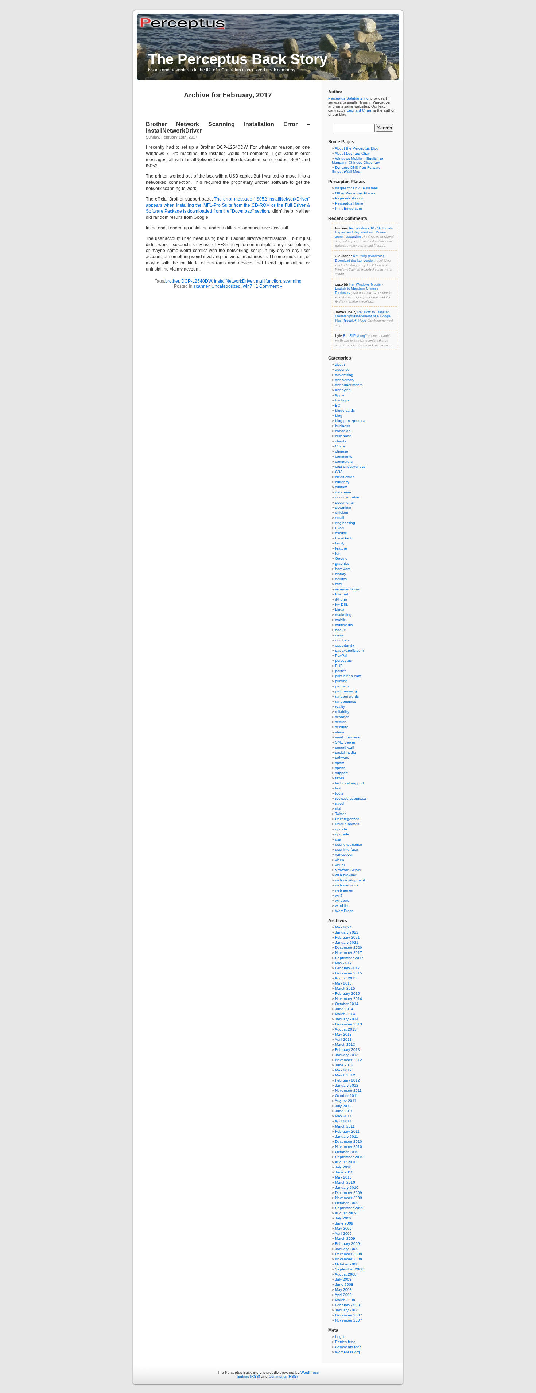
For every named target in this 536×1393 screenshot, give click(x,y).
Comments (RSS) (283, 1376)
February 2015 (347, 994)
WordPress (344, 911)
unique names (347, 824)
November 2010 (348, 1147)
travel (339, 804)
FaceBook (343, 538)
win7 (247, 286)
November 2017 (348, 953)
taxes (339, 778)
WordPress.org (347, 1352)
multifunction (268, 281)
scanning (292, 281)
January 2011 (346, 1136)
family (340, 543)
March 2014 (345, 1014)
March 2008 (345, 1300)
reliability (342, 712)
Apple (340, 395)
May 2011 (343, 1116)
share (340, 732)
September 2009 (349, 1208)
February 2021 (347, 937)
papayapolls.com (349, 650)
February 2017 (347, 968)
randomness (345, 701)
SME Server (345, 742)
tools (339, 793)
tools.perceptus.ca (350, 798)
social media (345, 752)
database (343, 492)
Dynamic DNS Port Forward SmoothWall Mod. (356, 170)
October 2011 (346, 1096)
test (338, 788)
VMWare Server (348, 870)
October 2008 (346, 1264)
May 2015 (343, 983)
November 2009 (348, 1198)
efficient (341, 513)
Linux (339, 610)
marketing (343, 615)
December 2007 (348, 1315)
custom (341, 487)
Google (341, 558)
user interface (346, 849)
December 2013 (348, 1024)
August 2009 (346, 1213)
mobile (340, 620)
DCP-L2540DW (196, 281)
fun (338, 553)
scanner (201, 286)
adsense (342, 370)
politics (340, 671)
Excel (339, 528)
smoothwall (344, 747)
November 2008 (348, 1259)
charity (340, 441)
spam (339, 763)
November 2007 (348, 1320)
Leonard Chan (359, 110)
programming (346, 691)
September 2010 (349, 1157)
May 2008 (343, 1290)
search (340, 722)
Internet (341, 594)
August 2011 (345, 1101)
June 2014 (344, 1009)
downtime (343, 507)
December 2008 (348, 1254)
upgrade (342, 834)
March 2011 (345, 1126)
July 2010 (343, 1167)
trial (338, 809)
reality (340, 707)
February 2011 (347, 1131)
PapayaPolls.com (349, 198)
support (341, 773)
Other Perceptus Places (355, 193)
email (339, 518)
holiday (341, 579)
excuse (341, 533)
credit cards (344, 477)
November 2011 (348, 1091)
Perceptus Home (349, 203)
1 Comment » (269, 286)
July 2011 (343, 1106)
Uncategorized (226, 286)
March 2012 (345, 1075)
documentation (347, 497)
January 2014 (346, 1019)
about (340, 364)
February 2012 (347, 1080)
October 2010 (346, 1152)
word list (342, 906)
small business (347, 737)
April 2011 (343, 1121)
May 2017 (343, 963)
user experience (348, 844)
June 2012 (344, 1065)
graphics (342, 564)
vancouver (344, 855)
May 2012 (343, 1070)
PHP (339, 666)
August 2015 (346, 978)
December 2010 (348, 1142)
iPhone (341, 599)
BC (337, 405)
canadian (343, 431)
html (338, 584)
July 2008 (343, 1279)
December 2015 (348, 973)
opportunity (344, 645)
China (340, 446)
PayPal (341, 655)
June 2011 (344, 1111)
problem (342, 686)
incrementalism (347, 589)
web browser (345, 875)
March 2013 (345, 1045)
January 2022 (346, 932)
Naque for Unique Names (356, 188)
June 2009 (344, 1223)
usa (338, 839)
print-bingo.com (348, 676)
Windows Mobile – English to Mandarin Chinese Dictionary (357, 160)
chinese (341, 451)
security (341, 727)
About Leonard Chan (352, 153)
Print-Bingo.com (348, 208)
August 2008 (346, 1274)
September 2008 (349, 1269)
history (340, 574)
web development (350, 880)
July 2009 (343, 1218)
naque (340, 630)
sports (340, 768)
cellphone (343, 436)
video (339, 860)
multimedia (344, 625)
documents (344, 502)
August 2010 (346, 1162)
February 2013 (347, 1050)
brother (172, 281)
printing (341, 681)
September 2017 (349, 958)
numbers (342, 640)
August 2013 (346, 1029)
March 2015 (345, 988)
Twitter (340, 814)
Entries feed (345, 1342)
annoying (343, 390)
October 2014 (346, 1004)
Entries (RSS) (248, 1376)
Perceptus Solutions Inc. (348, 98)
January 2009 (346, 1249)
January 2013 (346, 1055)
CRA (339, 472)
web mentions (346, 885)
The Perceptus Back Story (237, 59)
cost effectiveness (350, 467)
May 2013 (343, 1034)
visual (340, 865)
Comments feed (348, 1347)
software (342, 758)
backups (342, 400)
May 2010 (343, 1177)
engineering (345, 523)
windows (342, 901)
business (342, 426)
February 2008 (347, 1305)
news (339, 635)
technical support (349, 783)
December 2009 (348, 1193)
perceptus (343, 661)
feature (341, 548)
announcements (348, 385)
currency (342, 482)
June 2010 (344, 1172)
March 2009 (345, 1239)
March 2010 (345, 1182)
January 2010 (346, 1188)
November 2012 (348, 1060)
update (341, 829)
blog (338, 416)
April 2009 (343, 1233)
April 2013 (343, 1039)
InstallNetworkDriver (234, 281)
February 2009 (347, 1244)
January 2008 (346, 1310)
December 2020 (348, 948)
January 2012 (346, 1085)
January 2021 (346, 942)
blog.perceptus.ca (350, 421)
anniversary (344, 380)
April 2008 (343, 1295)
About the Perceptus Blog (356, 148)
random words (347, 696)
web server (344, 890)
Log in (340, 1337)
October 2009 (346, 1203)
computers (344, 461)
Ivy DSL (341, 604)
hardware (343, 569)
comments (343, 456)
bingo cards (345, 410)
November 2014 (348, 999)
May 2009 (343, 1228)
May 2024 (343, 927)
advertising (344, 375)
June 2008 (344, 1285)
